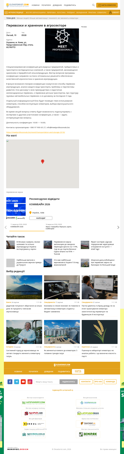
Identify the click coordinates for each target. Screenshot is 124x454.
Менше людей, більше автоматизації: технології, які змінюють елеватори (47, 18)
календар (40, 218)
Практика (92, 12)
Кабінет (115, 12)
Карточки (86, 347)
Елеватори (101, 12)
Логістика (61, 12)
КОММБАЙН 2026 (39, 204)
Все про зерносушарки (36, 12)
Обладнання (81, 12)
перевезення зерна (14, 192)
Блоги (8, 302)
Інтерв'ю (9, 347)
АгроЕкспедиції (15, 12)
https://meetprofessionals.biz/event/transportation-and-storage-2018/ (35, 132)
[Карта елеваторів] (78, 371)
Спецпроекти (49, 302)
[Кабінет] (92, 371)
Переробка (51, 12)
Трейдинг (71, 12)
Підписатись (68, 382)
